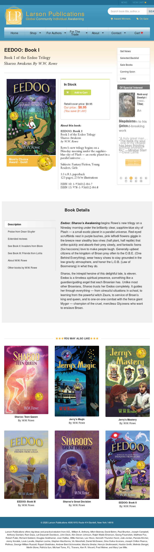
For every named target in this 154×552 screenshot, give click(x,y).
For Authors (54, 33)
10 (141, 181)
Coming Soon (127, 71)
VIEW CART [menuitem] (138, 2)
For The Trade (75, 32)
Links (123, 78)
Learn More (133, 163)
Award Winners (122, 18)
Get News (125, 51)
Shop (33, 33)
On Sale (144, 18)
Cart (137, 33)
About (95, 33)
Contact (116, 33)
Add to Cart (80, 92)
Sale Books (126, 64)
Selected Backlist (129, 58)
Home (14, 33)
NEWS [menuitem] (124, 2)
